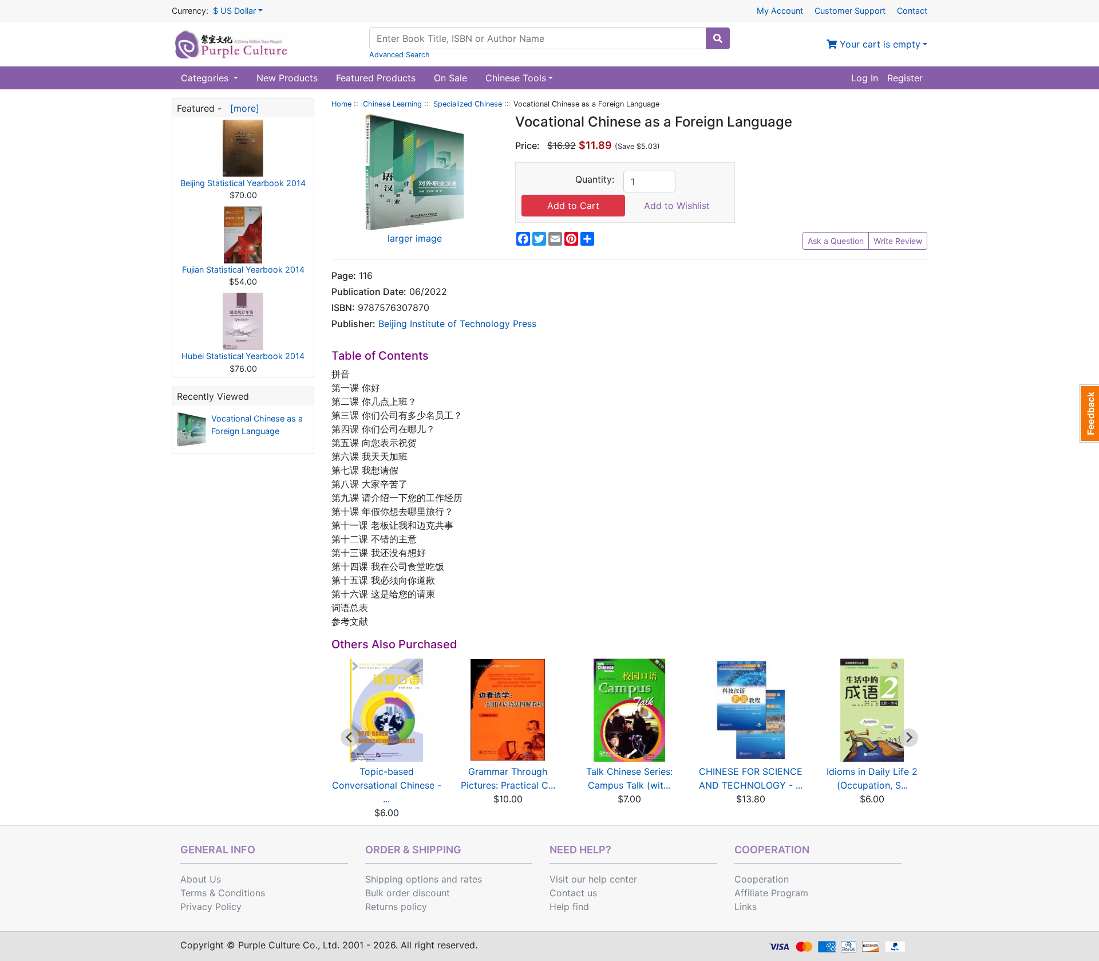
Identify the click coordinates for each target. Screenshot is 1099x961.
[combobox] (537, 38)
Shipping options (401, 879)
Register (905, 78)
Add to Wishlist (677, 205)
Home (341, 104)
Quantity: (594, 179)
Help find (569, 906)
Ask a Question (836, 241)
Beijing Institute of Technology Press (457, 323)
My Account (780, 10)
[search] (718, 38)
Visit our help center (593, 879)
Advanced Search (399, 54)
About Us (200, 879)
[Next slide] (909, 737)
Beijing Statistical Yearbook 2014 (243, 183)
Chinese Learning (392, 104)
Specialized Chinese (467, 104)
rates (471, 879)
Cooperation (761, 879)
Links (745, 906)
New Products (287, 78)
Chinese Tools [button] (515, 78)
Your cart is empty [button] (878, 44)
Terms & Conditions (222, 893)
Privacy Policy (211, 906)
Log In (864, 78)
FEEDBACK (1089, 413)
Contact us (573, 893)
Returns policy (396, 906)
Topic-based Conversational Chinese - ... (386, 785)
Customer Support (850, 10)
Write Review (897, 241)
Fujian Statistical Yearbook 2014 (243, 269)
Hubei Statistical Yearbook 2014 (243, 356)
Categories (206, 78)
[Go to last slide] (350, 737)
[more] (241, 108)
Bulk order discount (407, 893)
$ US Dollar (234, 10)
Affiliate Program (771, 893)
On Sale (450, 78)
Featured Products (376, 78)
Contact (912, 10)
